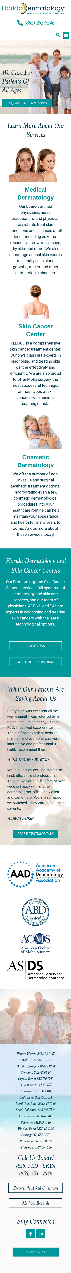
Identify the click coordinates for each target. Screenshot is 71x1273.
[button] (58, 35)
